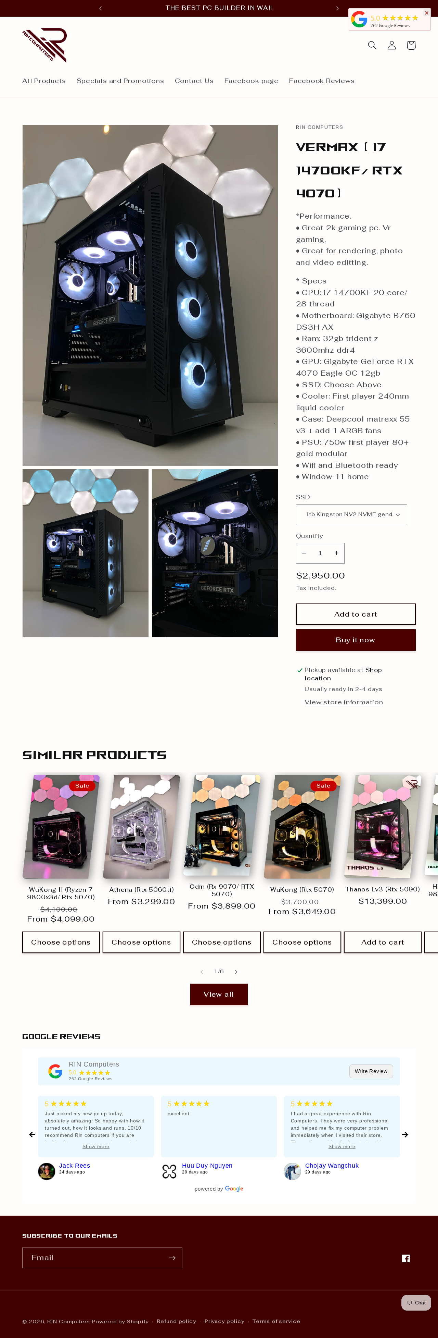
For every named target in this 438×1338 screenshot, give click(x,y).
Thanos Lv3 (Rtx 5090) (382, 889)
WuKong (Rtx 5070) (302, 889)
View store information (344, 702)
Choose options (61, 942)
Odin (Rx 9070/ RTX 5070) (222, 890)
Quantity (309, 535)
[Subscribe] (172, 1258)
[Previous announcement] (100, 8)
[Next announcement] (337, 8)
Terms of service (276, 1321)
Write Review (371, 1071)
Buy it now (355, 639)
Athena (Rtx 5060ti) (141, 889)
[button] (372, 45)
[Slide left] (201, 971)
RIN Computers (94, 1064)
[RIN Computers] (55, 1071)
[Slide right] (236, 971)
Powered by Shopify (120, 1321)
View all (219, 994)
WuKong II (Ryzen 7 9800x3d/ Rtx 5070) (61, 893)
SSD (303, 497)
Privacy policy (224, 1321)
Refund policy (176, 1321)
